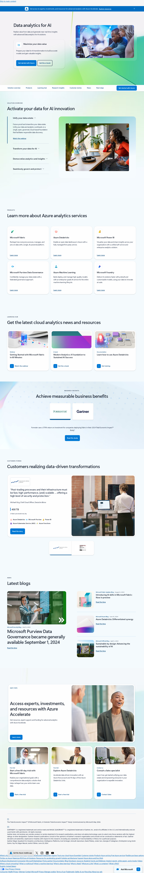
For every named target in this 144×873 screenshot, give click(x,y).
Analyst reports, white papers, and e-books (121, 861)
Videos (139, 861)
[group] (71, 505)
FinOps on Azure (6, 858)
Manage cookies (50, 871)
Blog (66, 861)
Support (80, 858)
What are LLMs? (88, 863)
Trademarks (70, 871)
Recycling (88, 871)
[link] (14, 89)
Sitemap (22, 871)
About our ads (97, 871)
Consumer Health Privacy (9, 871)
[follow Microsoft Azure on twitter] (37, 852)
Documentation (58, 861)
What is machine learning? (43, 863)
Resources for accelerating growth (48, 858)
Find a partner (48, 861)
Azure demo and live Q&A (93, 858)
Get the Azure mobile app (22, 853)
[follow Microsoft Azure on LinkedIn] (47, 852)
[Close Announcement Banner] (134, 8)
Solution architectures (69, 858)
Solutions (32, 858)
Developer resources (76, 861)
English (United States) (8, 866)
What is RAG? (114, 863)
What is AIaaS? (76, 863)
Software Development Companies (13, 861)
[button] (60, 548)
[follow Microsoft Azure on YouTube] (53, 852)
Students (87, 861)
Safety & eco (79, 871)
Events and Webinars (98, 861)
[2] (8, 826)
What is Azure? (5, 855)
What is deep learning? (62, 863)
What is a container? (101, 863)
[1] (8, 819)
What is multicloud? (26, 863)
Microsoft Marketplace (34, 861)
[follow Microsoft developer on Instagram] (42, 852)
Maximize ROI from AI (20, 858)
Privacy (41, 871)
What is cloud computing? (9, 863)
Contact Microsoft (31, 871)
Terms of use (61, 871)
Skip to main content (8, 1)
